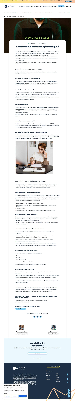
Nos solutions (26, 12)
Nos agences (29, 6)
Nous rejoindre (37, 6)
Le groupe (22, 6)
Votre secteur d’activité (11, 12)
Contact (60, 6)
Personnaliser (7, 396)
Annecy (47, 373)
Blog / (7, 16)
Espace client (54, 6)
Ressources (61, 12)
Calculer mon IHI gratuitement (22, 301)
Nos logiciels (49, 12)
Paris (57, 373)
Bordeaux (48, 375)
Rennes (57, 377)
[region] (15, 391)
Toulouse (58, 381)
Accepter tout (22, 396)
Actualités (45, 6)
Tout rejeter (15, 396)
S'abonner (37, 358)
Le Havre (48, 379)
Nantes (57, 375)
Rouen (57, 379)
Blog (68, 12)
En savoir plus (68, 1)
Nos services (39, 12)
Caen (47, 377)
